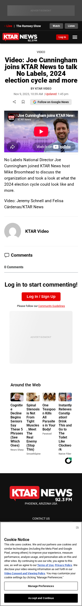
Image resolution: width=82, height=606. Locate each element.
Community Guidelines (51, 306)
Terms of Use (45, 565)
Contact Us (41, 518)
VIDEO (41, 52)
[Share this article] (14, 102)
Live (9, 26)
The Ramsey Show (28, 26)
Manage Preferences (41, 586)
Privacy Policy (63, 565)
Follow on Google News (53, 102)
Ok (77, 527)
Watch (56, 26)
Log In (62, 37)
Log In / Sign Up (41, 296)
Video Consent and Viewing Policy (24, 573)
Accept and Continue (41, 598)
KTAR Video (37, 231)
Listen (71, 26)
